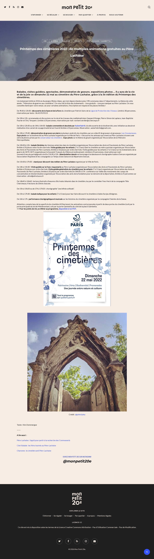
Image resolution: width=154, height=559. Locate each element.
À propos (101, 15)
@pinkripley (80, 414)
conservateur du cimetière (50, 137)
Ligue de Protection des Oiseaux (103, 111)
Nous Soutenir (116, 15)
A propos (91, 516)
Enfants (78, 41)
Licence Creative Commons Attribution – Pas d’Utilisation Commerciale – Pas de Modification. (97, 527)
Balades (66, 41)
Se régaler (52, 15)
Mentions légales (104, 516)
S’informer (36, 15)
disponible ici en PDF (67, 209)
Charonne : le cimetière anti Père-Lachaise (34, 450)
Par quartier (85, 15)
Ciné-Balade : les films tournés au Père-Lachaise (36, 445)
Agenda (54, 41)
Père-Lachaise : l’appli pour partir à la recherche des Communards (44, 440)
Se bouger (68, 15)
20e (45, 41)
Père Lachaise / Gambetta (98, 41)
